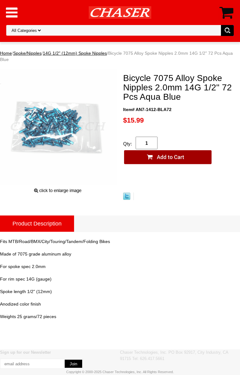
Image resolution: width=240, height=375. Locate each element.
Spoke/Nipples (27, 53)
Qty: (127, 143)
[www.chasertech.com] (120, 12)
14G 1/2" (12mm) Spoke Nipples (75, 53)
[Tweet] (126, 198)
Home (6, 53)
